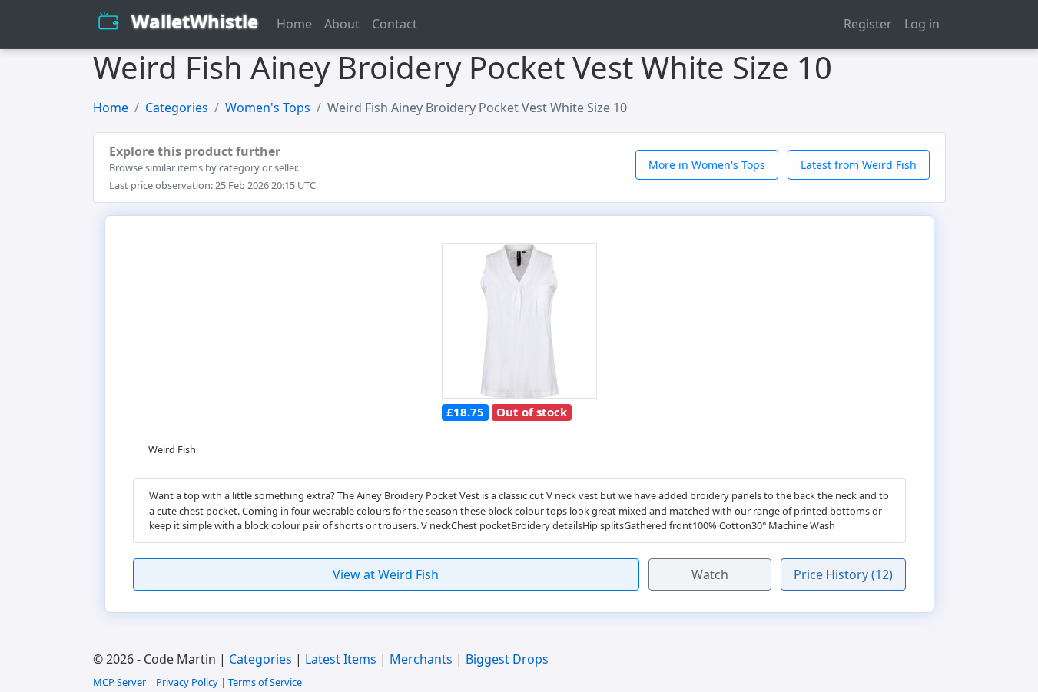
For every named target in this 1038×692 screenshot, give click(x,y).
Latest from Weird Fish (859, 164)
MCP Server (119, 682)
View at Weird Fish (386, 574)
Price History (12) (843, 574)
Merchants (421, 659)
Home (294, 23)
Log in (922, 23)
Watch (709, 574)
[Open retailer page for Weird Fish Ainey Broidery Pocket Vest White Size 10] (519, 321)
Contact (394, 23)
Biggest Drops (507, 659)
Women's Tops (267, 107)
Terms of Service (265, 682)
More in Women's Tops (706, 164)
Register (868, 23)
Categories (176, 107)
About (342, 23)
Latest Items (340, 659)
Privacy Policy (187, 682)
